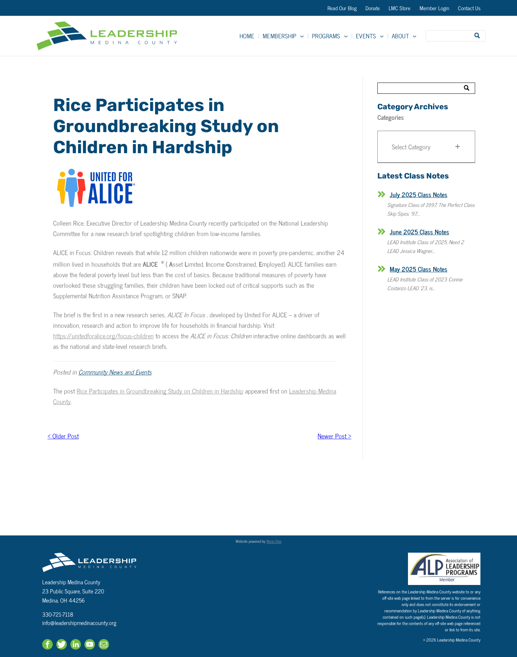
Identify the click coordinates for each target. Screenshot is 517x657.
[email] (103, 645)
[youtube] (89, 645)
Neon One (274, 541)
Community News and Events (115, 371)
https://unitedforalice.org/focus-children (103, 335)
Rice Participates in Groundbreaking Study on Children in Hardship (160, 390)
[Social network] (61, 645)
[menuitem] (247, 36)
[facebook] (47, 645)
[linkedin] (75, 645)
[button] (426, 147)
